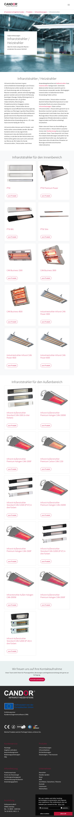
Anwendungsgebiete (11, 782)
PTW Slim (44, 229)
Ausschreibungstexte (11, 752)
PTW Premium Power (49, 188)
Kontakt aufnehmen (37, 679)
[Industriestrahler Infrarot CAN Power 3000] (54, 296)
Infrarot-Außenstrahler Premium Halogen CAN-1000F (19, 460)
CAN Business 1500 (14, 270)
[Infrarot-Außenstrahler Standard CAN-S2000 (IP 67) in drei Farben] (54, 533)
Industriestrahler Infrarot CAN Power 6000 (52, 356)
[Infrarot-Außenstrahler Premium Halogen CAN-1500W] (54, 487)
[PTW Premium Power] (54, 172)
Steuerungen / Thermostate (48, 755)
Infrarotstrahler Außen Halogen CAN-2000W (20, 596)
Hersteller (42, 772)
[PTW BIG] (20, 214)
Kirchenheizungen (45, 752)
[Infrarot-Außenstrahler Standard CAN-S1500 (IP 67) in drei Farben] (20, 487)
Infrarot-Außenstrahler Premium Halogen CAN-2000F (52, 596)
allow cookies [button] (44, 813)
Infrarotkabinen (44, 750)
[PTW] (20, 172)
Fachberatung (51, 131)
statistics (65, 808)
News (40, 777)
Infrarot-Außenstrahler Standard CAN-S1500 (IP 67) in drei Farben (19, 505)
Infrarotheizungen (45, 106)
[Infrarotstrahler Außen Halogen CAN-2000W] (20, 579)
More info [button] (61, 804)
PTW (8, 188)
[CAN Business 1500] (20, 255)
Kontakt (42, 784)
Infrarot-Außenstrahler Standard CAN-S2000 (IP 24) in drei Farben (19, 641)
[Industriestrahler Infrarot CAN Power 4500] (20, 340)
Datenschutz (43, 789)
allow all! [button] (63, 813)
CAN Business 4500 (14, 311)
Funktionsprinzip (10, 772)
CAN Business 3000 (48, 270)
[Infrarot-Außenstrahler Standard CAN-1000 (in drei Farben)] (20, 397)
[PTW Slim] (54, 214)
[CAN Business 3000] (54, 255)
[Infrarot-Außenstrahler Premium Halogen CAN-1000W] (54, 397)
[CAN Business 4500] (20, 296)
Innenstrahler (43, 86)
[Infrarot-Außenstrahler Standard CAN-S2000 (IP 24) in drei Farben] (20, 623)
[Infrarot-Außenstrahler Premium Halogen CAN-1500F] (20, 533)
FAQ (5, 757)
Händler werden (44, 775)
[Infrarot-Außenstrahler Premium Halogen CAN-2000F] (54, 579)
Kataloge (7, 748)
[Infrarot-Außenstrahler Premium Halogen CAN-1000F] (20, 443)
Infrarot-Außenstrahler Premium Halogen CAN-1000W (53, 414)
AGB (40, 779)
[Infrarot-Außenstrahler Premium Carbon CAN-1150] (54, 443)
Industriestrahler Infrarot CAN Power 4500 (19, 356)
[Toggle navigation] (69, 4)
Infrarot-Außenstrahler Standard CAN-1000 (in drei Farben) (18, 415)
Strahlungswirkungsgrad (12, 777)
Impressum (42, 786)
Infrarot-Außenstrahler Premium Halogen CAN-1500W (53, 503)
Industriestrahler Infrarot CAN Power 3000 (52, 312)
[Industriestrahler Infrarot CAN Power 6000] (54, 340)
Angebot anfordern (10, 750)
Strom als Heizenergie (11, 775)
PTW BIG (10, 229)
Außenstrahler (61, 83)
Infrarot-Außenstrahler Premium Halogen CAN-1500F (19, 549)
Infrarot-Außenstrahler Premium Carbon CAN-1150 (51, 460)
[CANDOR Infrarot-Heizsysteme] (19, 694)
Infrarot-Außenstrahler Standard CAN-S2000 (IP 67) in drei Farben (53, 551)
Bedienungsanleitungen (12, 755)
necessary (44, 808)
